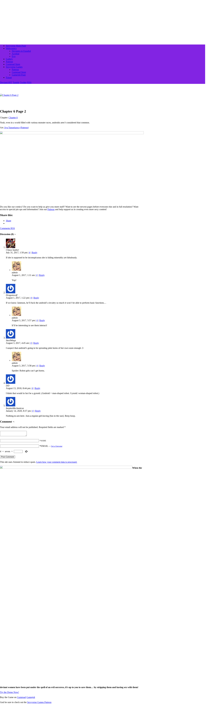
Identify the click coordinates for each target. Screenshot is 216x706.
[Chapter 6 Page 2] (9, 95)
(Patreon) (24, 127)
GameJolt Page (19, 75)
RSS (29, 82)
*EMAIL (51, 446)
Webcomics (11, 48)
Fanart (9, 77)
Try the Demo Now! (9, 692)
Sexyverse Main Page (16, 46)
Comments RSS (7, 228)
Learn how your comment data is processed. (56, 462)
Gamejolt (30, 697)
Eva (13, 56)
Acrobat (15, 53)
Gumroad (21, 697)
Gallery (9, 59)
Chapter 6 (13, 117)
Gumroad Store (13, 64)
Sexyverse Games (14, 67)
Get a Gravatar (56, 446)
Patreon (9, 61)
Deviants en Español (21, 51)
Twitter (23, 82)
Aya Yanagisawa (12, 127)
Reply (34, 252)
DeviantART (6, 82)
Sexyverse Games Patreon (39, 702)
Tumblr (16, 82)
